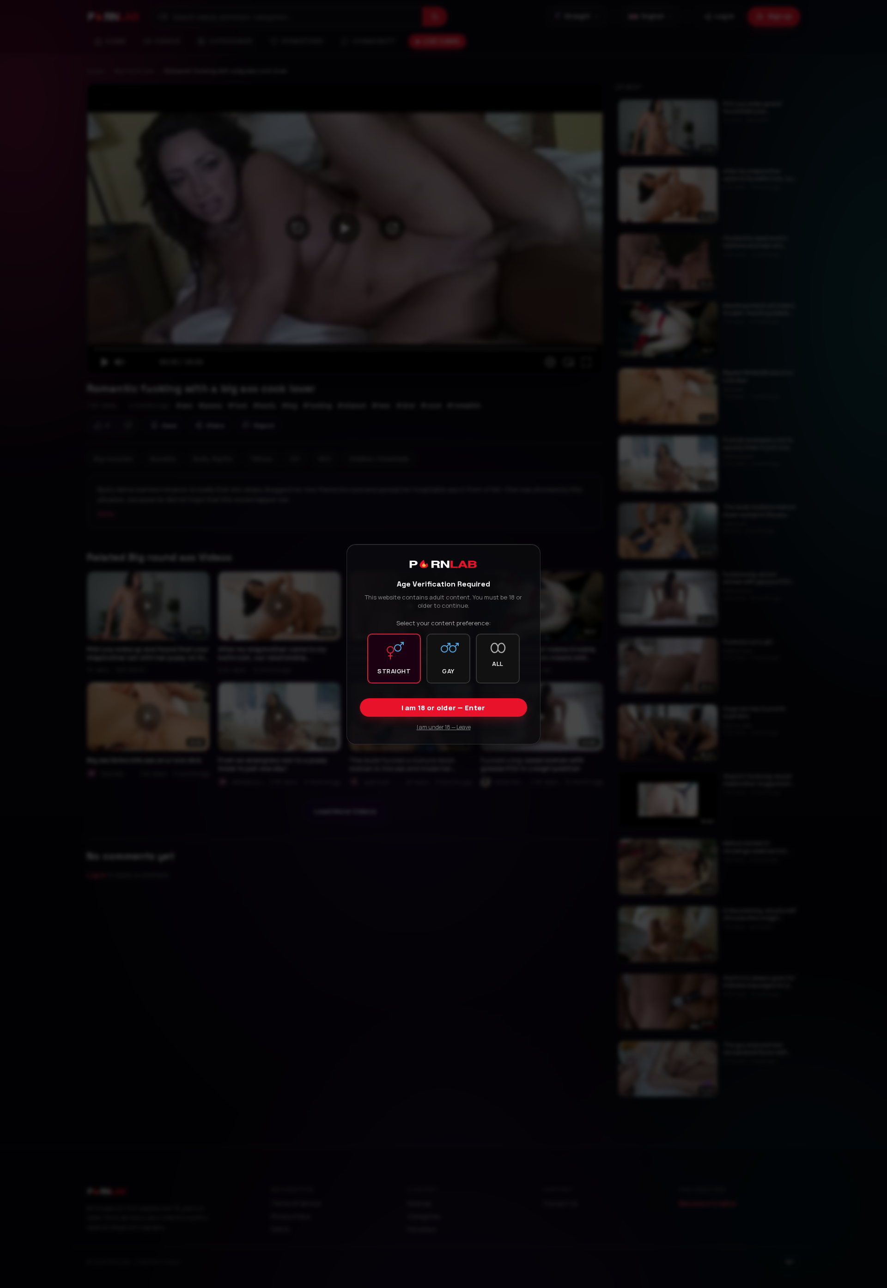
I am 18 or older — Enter (443, 707)
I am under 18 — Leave (444, 727)
